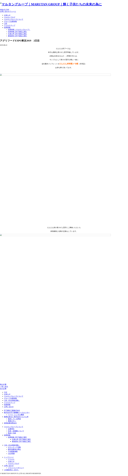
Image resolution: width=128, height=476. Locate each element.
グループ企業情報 (10, 21)
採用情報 (7, 27)
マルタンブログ (9, 17)
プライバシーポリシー (16, 468)
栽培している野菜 (14, 419)
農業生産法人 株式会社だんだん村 (16, 417)
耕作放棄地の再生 (14, 449)
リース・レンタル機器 (16, 414)
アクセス (11, 459)
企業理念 (11, 429)
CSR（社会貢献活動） (12, 400)
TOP (5, 392)
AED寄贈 (11, 453)
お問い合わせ (9, 407)
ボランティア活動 (14, 447)
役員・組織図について (16, 431)
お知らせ (7, 15)
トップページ (9, 457)
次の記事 (3, 388)
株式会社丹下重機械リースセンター (17, 412)
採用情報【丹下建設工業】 (17, 32)
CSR (5, 23)
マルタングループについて (13, 19)
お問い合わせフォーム (8, 11)
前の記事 (3, 384)
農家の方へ (12, 421)
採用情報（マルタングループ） (19, 29)
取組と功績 (12, 433)
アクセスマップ (9, 25)
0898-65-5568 (4, 9)
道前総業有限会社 (10, 423)
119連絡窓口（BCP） (11, 470)
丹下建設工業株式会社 (12, 410)
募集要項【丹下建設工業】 (17, 36)
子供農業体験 (13, 451)
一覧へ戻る (4, 386)
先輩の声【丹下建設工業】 (17, 34)
